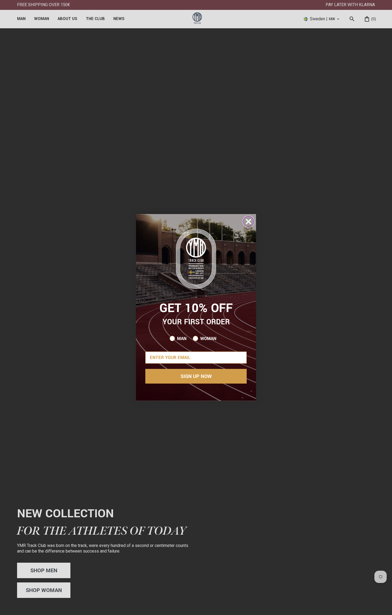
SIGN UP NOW (196, 376)
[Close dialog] (248, 221)
